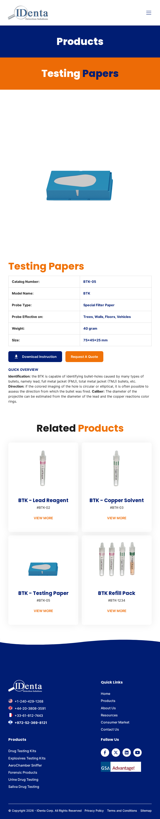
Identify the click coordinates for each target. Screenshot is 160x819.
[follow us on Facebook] (105, 752)
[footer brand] (25, 686)
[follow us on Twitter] (116, 752)
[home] (28, 13)
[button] (148, 13)
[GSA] (121, 767)
